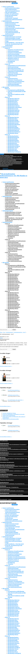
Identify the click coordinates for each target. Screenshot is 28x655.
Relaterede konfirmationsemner (13, 19)
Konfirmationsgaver (8, 35)
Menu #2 (7, 97)
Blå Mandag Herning (13, 113)
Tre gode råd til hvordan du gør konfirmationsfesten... (11, 162)
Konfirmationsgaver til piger (12, 38)
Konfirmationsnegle (10, 29)
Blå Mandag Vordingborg (14, 152)
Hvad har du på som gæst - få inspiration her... (9, 486)
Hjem (1, 332)
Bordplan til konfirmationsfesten (16, 55)
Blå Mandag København (14, 124)
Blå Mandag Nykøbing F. (14, 131)
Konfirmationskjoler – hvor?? (20, 332)
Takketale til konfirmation (15, 74)
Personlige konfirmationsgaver (6, 164)
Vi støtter (9, 499)
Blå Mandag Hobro (12, 118)
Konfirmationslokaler (13, 51)
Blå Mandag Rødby (12, 139)
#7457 (1, 337)
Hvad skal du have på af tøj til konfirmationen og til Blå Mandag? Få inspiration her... (13, 449)
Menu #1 (7, 88)
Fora (4, 332)
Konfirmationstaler (13, 72)
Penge (7, 41)
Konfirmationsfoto (13, 78)
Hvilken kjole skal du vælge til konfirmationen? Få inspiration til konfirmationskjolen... (13, 444)
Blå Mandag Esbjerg (13, 104)
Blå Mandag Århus (12, 101)
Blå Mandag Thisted (13, 147)
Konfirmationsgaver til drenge (13, 37)
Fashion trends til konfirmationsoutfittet (8, 160)
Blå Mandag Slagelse (13, 144)
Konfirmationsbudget (13, 84)
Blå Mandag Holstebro (13, 121)
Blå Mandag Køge (12, 126)
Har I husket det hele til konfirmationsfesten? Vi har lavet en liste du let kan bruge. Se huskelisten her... (14, 466)
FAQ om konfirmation (10, 12)
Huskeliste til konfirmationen (15, 49)
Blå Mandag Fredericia (13, 106)
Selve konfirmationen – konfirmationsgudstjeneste (12, 10)
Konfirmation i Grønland (11, 18)
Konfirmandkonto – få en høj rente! (14, 42)
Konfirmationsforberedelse (12, 8)
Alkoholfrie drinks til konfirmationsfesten (13, 59)
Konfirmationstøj (7, 21)
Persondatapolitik (3, 499)
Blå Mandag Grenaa (13, 108)
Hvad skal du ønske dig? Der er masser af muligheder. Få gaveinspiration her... (12, 454)
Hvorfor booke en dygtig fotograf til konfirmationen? (11, 163)
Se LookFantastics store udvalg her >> (16, 400)
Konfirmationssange (13, 67)
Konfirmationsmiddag (13, 54)
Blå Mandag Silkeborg (13, 142)
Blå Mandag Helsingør (13, 111)
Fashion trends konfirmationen (6, 157)
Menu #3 (7, 116)
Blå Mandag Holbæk (13, 120)
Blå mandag (6, 87)
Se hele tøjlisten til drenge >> (6, 436)
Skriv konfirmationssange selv (16, 70)
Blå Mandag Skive (12, 143)
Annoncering (5, 168)
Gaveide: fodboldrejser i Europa (6, 155)
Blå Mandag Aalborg (13, 100)
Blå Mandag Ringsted (13, 137)
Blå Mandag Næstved (13, 130)
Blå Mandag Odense (13, 133)
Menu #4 (7, 134)
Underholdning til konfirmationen (17, 65)
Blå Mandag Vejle (12, 149)
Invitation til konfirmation (15, 52)
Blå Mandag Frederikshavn (15, 107)
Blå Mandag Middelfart (14, 129)
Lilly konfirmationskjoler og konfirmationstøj (12, 33)
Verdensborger (9, 16)
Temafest (10, 62)
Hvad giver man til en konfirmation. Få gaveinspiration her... (12, 483)
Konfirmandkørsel (12, 75)
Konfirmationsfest (7, 47)
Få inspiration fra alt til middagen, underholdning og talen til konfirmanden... (12, 471)
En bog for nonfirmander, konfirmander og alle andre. (11, 156)
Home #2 (7, 64)
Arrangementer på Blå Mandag (16, 90)
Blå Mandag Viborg (13, 150)
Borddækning (11, 61)
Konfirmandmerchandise (11, 31)
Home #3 (7, 77)
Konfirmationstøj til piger (12, 22)
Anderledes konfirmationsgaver (13, 39)
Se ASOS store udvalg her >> (14, 390)
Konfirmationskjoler (10, 24)
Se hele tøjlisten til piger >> (5, 406)
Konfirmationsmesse (4, 165)
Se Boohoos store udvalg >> (14, 395)
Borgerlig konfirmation (11, 15)
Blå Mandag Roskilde (13, 140)
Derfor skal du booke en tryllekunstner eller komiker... (11, 158)
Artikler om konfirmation (11, 14)
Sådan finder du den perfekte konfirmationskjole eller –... (11, 161)
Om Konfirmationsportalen (8, 169)
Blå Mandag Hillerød (13, 114)
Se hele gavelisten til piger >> (6, 366)
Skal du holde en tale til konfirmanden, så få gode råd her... (12, 490)
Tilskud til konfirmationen (15, 83)
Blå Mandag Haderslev (14, 110)
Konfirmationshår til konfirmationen (14, 28)
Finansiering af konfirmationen (16, 81)
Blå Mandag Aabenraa (13, 98)
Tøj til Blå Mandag (10, 26)
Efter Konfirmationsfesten (15, 85)
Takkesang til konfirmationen (16, 71)
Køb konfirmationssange (14, 68)
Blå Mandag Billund (13, 103)
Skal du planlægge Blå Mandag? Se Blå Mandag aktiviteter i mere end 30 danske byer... (13, 458)
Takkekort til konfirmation (15, 80)
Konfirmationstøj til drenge (12, 25)
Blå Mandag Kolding (13, 127)
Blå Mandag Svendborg (14, 146)
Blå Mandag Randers (13, 136)
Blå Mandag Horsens (13, 123)
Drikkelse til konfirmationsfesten (16, 57)
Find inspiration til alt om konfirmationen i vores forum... (11, 494)
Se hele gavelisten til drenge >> (6, 383)
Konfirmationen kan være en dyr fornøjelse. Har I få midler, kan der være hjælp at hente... (14, 475)
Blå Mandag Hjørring (13, 117)
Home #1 (7, 48)
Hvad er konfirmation (8, 6)
